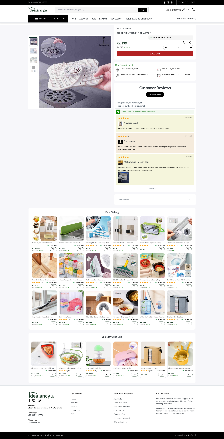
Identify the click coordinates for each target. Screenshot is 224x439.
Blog (94, 19)
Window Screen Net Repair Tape (178, 243)
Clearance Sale (119, 414)
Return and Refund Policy (139, 19)
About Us (74, 403)
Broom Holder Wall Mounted (123, 243)
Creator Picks (119, 410)
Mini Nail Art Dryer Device (122, 368)
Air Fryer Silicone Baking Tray (150, 280)
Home (73, 19)
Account (74, 406)
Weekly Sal (127, 29)
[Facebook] (164, 2)
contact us (116, 19)
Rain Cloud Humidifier (93, 368)
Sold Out (155, 53)
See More (152, 188)
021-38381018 (34, 422)
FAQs (73, 414)
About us (83, 19)
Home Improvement (122, 418)
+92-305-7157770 (35, 415)
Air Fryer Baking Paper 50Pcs (123, 317)
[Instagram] (168, 2)
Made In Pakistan (120, 403)
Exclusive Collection (122, 406)
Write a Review (155, 94)
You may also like (112, 336)
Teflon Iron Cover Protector (95, 280)
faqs (193, 2)
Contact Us (183, 2)
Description (124, 199)
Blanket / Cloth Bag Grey (175, 317)
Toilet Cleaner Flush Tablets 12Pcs (178, 280)
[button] (175, 9)
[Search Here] (142, 10)
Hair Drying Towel (65, 317)
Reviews (103, 19)
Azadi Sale (118, 399)
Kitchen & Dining (120, 422)
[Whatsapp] (172, 2)
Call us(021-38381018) (186, 19)
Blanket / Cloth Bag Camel (149, 368)
